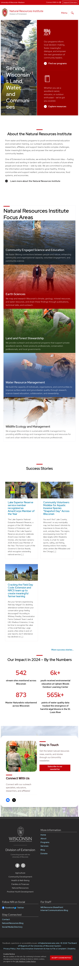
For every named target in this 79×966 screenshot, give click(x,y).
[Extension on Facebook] (17, 867)
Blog (43, 850)
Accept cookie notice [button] (61, 958)
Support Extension (70, 2)
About (43, 838)
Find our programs (57, 63)
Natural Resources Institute (26, 11)
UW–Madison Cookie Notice (26, 961)
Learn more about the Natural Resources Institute (35, 181)
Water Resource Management (25, 382)
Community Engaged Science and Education (35, 250)
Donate (44, 853)
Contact (6, 919)
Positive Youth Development (20, 891)
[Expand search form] (72, 13)
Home (43, 835)
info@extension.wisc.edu (48, 943)
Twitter (20, 907)
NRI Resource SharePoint (52, 907)
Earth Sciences (15, 294)
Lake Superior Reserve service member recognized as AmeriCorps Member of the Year (21, 508)
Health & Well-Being (20, 880)
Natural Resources (20, 888)
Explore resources (57, 106)
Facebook (9, 907)
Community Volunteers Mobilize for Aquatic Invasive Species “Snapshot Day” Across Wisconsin (56, 508)
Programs (45, 842)
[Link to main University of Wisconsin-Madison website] (20, 841)
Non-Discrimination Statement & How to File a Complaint (41, 948)
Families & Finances (20, 884)
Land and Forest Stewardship (25, 338)
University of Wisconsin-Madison (13, 2)
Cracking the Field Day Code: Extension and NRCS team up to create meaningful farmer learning (20, 590)
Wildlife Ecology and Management (28, 426)
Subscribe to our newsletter (55, 767)
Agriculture (20, 873)
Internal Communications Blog (54, 910)
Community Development (20, 876)
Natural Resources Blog (12, 923)
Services (44, 846)
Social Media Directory (12, 927)
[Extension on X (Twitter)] (23, 867)
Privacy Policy (9, 948)
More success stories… (62, 649)
